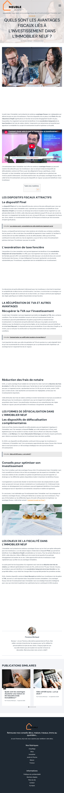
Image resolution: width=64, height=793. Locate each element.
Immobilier (32, 16)
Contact (32, 783)
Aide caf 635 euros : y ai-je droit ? (47, 693)
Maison (32, 760)
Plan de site (32, 780)
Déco (13, 13)
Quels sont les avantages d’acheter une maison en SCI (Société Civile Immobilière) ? (15, 695)
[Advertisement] (32, 101)
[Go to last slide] (4, 687)
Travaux (32, 763)
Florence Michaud (27, 41)
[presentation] (16, 678)
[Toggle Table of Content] (37, 189)
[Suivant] (59, 687)
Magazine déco (7, 13)
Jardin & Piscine (32, 757)
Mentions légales (32, 777)
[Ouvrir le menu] (60, 5)
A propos (32, 786)
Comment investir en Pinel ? (36, 500)
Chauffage (32, 749)
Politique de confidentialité (32, 774)
